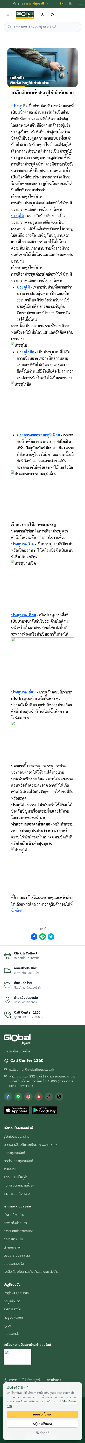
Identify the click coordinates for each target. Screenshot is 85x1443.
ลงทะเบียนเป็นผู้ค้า (15, 1177)
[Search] (52, 15)
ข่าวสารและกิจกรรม (17, 1193)
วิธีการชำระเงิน (13, 1239)
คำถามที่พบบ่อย (14, 1215)
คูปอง (7, 1325)
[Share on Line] (42, 936)
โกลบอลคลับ (12, 1333)
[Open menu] (8, 15)
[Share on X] (51, 936)
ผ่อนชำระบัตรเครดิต (17, 1255)
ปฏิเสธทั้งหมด (42, 1423)
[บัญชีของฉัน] (42, 15)
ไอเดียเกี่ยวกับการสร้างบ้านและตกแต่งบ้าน (31, 1271)
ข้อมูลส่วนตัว (12, 1301)
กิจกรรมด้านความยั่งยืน (19, 1185)
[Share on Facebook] (34, 936)
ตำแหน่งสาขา (12, 1247)
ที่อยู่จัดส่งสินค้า (14, 1317)
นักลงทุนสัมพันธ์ (14, 1153)
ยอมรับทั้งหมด (42, 1414)
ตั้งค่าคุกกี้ (42, 1433)
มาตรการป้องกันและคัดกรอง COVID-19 (30, 1145)
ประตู (16, 105)
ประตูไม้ (17, 215)
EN (70, 3)
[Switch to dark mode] (80, 4)
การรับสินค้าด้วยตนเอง (18, 1231)
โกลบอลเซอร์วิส (14, 1263)
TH (61, 3)
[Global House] (25, 15)
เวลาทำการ (53, 1380)
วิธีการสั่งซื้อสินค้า (15, 1223)
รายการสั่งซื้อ (12, 1309)
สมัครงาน (10, 1169)
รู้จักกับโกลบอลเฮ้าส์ (17, 1136)
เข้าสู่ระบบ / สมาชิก (16, 1293)
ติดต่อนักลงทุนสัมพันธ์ (18, 1161)
